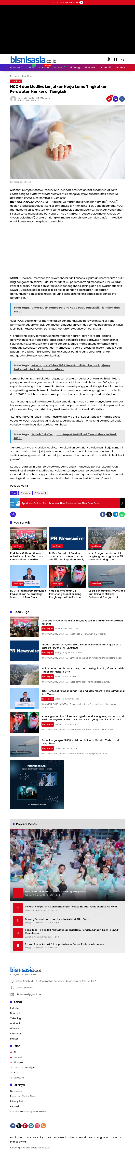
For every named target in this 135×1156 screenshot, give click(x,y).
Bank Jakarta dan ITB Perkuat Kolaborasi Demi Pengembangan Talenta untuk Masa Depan (72, 931)
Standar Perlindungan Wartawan (28, 1111)
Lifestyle (15, 1028)
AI (15, 1052)
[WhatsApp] (122, 514)
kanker (26, 493)
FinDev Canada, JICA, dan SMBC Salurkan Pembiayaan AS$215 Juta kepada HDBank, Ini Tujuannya (66, 556)
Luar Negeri (16, 81)
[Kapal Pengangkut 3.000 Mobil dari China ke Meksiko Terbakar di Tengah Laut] (106, 576)
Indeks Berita (18, 1141)
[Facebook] (103, 514)
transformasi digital (25, 1067)
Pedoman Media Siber (22, 1096)
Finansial (15, 1013)
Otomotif (15, 1033)
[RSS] (43, 1125)
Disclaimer (16, 1091)
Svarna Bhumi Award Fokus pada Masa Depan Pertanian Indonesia (65, 944)
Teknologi (15, 1018)
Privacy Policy (18, 1101)
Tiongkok (41, 493)
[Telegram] (115, 514)
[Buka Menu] (116, 59)
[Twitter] (109, 514)
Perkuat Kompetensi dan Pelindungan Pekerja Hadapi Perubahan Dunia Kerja (71, 906)
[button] (108, 59)
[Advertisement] (67, 250)
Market (14, 1038)
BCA (16, 1072)
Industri (14, 1008)
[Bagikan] (122, 99)
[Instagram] (37, 1125)
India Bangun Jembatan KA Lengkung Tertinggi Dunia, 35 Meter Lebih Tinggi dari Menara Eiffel (105, 556)
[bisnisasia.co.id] (33, 59)
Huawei (18, 1057)
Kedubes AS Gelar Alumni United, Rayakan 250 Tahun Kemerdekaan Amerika (26, 556)
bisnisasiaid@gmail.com (29, 994)
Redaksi (14, 1106)
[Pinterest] (25, 1125)
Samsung (19, 1077)
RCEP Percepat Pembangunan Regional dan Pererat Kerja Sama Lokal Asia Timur (28, 594)
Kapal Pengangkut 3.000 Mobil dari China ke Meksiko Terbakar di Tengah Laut (106, 594)
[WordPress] (31, 1125)
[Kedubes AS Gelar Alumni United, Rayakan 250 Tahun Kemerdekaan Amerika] (28, 538)
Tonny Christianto (26, 98)
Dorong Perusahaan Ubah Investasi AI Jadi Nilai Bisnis (57, 919)
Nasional (15, 1023)
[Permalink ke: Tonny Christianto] (14, 99)
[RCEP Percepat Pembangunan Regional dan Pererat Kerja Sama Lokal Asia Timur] (28, 576)
